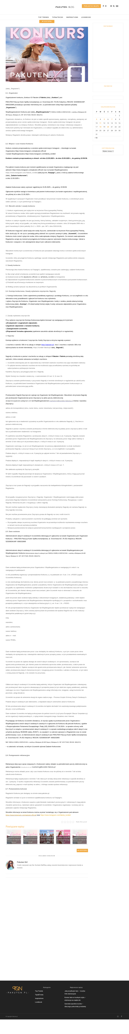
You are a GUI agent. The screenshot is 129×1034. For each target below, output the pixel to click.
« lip (96, 138)
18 (100, 127)
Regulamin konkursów (47, 855)
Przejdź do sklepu (91, 6)
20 (108, 127)
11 (100, 123)
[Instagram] (105, 6)
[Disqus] (47, 904)
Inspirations (72, 17)
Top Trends (43, 17)
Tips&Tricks (57, 17)
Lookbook (86, 17)
